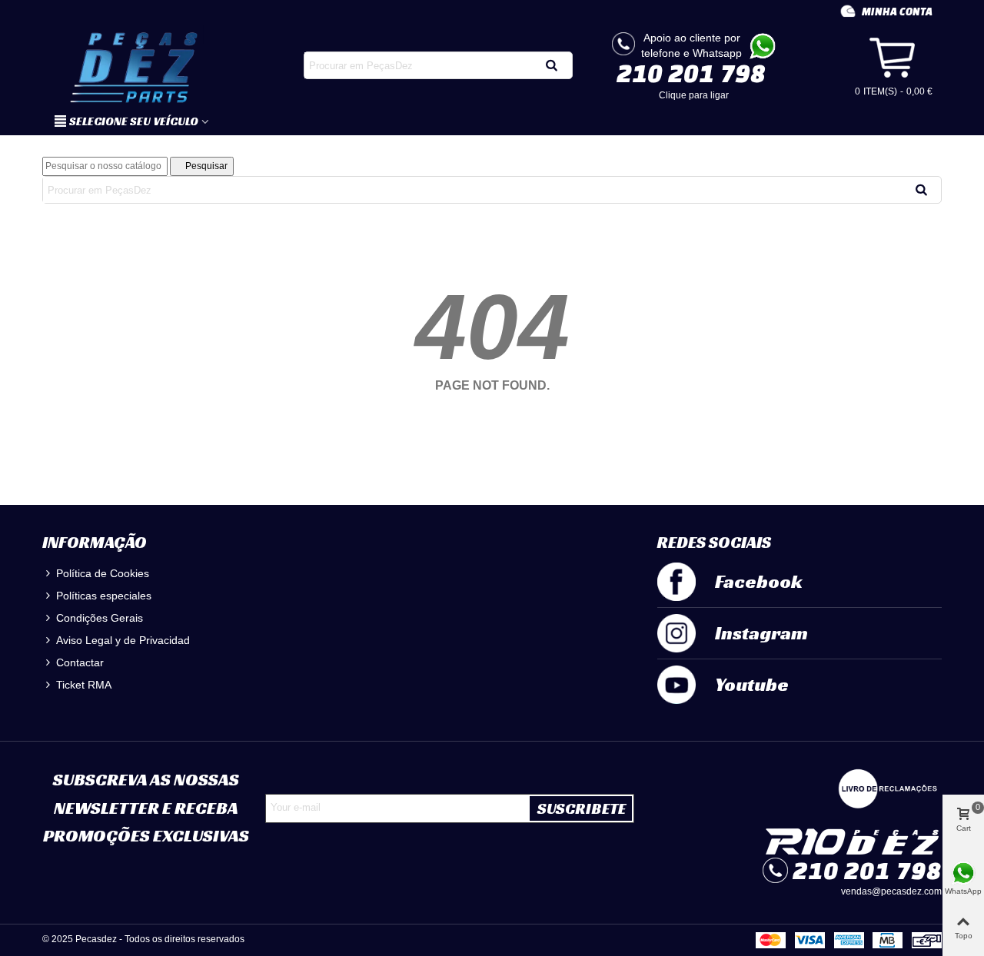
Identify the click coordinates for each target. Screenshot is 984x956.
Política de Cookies (102, 573)
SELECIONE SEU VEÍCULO (133, 121)
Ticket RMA (83, 685)
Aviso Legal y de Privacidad (123, 640)
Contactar (80, 662)
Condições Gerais (99, 618)
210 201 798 (691, 73)
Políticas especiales (103, 595)
